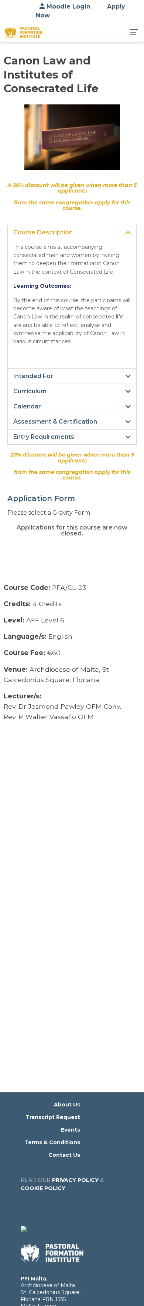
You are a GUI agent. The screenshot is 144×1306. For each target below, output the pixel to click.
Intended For (33, 376)
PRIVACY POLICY (75, 1180)
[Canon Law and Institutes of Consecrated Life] (72, 141)
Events (70, 1129)
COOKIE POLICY (43, 1188)
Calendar (27, 407)
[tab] (72, 232)
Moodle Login (67, 6)
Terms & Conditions (52, 1142)
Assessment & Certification (55, 422)
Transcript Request (52, 1117)
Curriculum (30, 391)
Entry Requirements (43, 437)
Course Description (43, 233)
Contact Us (64, 1155)
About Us (67, 1104)
